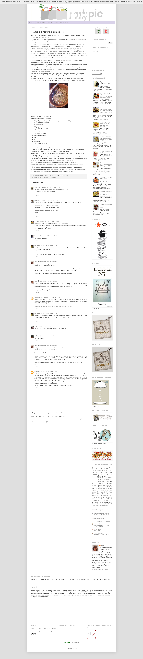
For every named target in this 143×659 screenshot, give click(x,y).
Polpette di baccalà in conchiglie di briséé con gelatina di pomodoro (105, 124)
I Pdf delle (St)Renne (52, 22)
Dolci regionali (95, 505)
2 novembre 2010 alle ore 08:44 (48, 261)
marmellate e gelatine (100, 495)
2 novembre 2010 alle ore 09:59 (51, 297)
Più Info (73, 2)
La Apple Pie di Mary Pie (37, 628)
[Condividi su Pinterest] (67, 175)
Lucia (36, 326)
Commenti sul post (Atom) (43, 422)
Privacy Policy (64, 22)
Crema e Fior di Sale (99, 518)
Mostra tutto (109, 538)
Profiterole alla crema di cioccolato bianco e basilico (106, 206)
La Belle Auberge (98, 533)
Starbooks (108, 474)
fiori (99, 500)
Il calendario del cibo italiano (101, 513)
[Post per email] (58, 175)
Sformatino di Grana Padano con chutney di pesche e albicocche (102, 535)
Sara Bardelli (75, 642)
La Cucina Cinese (98, 524)
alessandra (37, 200)
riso (101, 497)
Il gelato (102, 82)
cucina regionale (39, 177)
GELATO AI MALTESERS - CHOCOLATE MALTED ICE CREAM (102, 520)
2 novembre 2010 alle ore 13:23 (46, 326)
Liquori (104, 502)
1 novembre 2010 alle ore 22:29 (49, 200)
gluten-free (46, 177)
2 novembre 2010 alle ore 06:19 (48, 245)
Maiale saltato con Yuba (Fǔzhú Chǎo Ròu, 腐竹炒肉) (101, 526)
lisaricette (37, 236)
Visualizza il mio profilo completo (100, 569)
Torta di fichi (97, 530)
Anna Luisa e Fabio (40, 187)
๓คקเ (36, 261)
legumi (51, 177)
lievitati (94, 487)
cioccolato (98, 488)
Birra (105, 499)
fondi (110, 492)
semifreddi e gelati (107, 500)
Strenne (94, 497)
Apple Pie (31, 22)
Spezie (94, 468)
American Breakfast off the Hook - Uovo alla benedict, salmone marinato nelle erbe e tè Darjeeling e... (106, 96)
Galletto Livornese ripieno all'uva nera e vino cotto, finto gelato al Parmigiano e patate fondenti (106, 110)
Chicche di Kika (97, 529)
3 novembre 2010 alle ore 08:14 (48, 345)
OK (77, 2)
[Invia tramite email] (61, 175)
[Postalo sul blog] (62, 175)
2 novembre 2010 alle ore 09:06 (48, 281)
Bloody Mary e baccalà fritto (106, 151)
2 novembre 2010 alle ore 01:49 (48, 236)
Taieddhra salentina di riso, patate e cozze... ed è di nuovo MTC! (106, 193)
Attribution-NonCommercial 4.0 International (42, 632)
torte (110, 487)
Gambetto (37, 371)
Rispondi (37, 195)
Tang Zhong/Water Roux (105, 504)
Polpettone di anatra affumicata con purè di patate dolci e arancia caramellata (106, 165)
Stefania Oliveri (39, 336)
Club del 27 (102, 494)
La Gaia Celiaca (39, 221)
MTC (99, 477)
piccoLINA (37, 245)
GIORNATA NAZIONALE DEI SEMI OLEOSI (101, 515)
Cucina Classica (104, 485)
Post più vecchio (82, 419)
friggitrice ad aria (104, 505)
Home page (59, 419)
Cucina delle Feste (103, 482)
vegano (103, 487)
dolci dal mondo (98, 483)
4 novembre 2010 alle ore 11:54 (48, 371)
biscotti (97, 499)
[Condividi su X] (64, 175)
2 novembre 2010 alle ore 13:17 (48, 313)
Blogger (75, 648)
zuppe (55, 177)
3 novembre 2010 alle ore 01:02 (51, 336)
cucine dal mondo (99, 472)
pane (107, 488)
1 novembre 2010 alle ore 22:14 (53, 187)
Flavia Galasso (38, 297)
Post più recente (35, 419)
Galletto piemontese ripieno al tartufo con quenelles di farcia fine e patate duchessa (106, 139)
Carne (94, 474)
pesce (110, 477)
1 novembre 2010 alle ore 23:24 (51, 221)
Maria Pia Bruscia (50, 628)
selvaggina (109, 497)
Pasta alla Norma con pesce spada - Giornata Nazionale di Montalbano (106, 179)
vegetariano (102, 470)
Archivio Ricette (41, 22)
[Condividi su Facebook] (65, 175)
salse (102, 490)
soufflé (96, 502)
